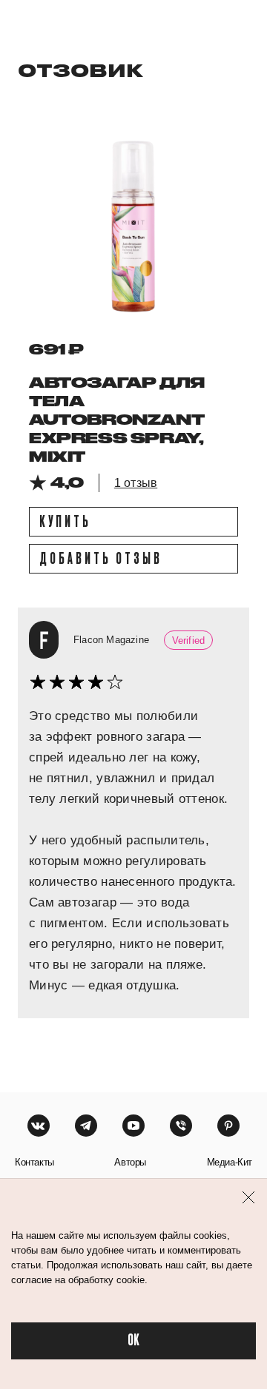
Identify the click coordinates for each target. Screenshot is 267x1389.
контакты (34, 1162)
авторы (130, 1162)
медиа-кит (229, 1162)
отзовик (80, 70)
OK (133, 1340)
